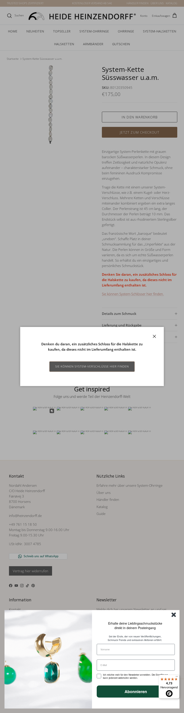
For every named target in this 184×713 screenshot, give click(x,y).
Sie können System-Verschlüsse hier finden (92, 366)
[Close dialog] (173, 614)
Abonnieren (136, 691)
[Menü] (177, 677)
